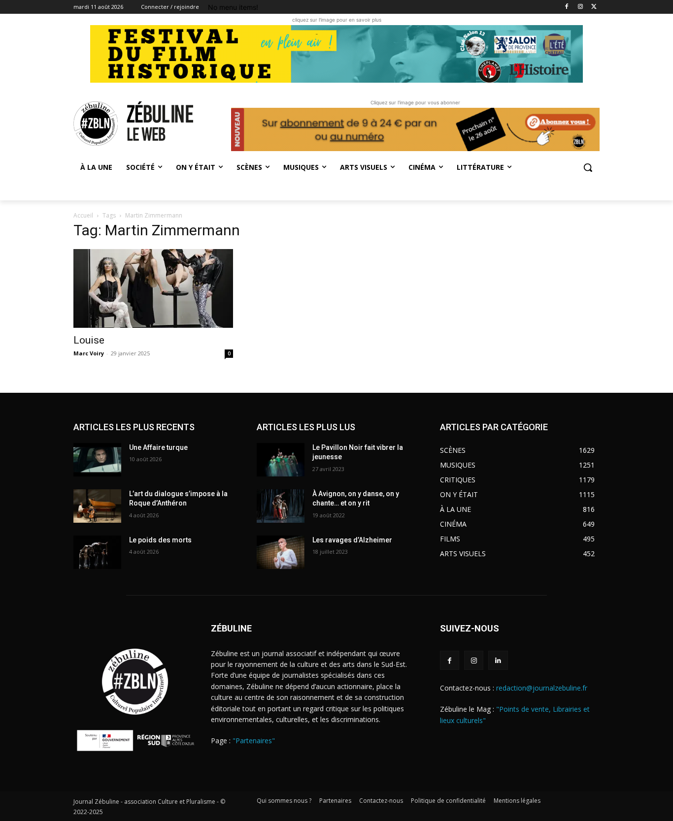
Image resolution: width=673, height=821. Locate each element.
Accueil (83, 215)
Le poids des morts (160, 540)
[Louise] (153, 288)
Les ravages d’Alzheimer (352, 540)
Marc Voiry (88, 353)
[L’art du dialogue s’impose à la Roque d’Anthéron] (97, 506)
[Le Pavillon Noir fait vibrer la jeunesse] (280, 459)
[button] (588, 167)
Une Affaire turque (158, 447)
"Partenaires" (254, 740)
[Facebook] (566, 7)
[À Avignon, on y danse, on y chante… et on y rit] (280, 506)
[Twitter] (594, 7)
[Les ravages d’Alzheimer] (280, 552)
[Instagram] (580, 7)
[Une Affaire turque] (97, 459)
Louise (88, 340)
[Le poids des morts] (97, 552)
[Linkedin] (497, 660)
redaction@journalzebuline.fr (541, 688)
